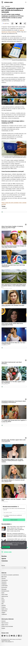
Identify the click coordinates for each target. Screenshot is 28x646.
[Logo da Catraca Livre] (7, 2)
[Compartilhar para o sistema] (25, 23)
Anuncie (3, 621)
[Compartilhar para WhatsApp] (12, 23)
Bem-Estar (4, 576)
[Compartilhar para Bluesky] (16, 23)
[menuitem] (14, 557)
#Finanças (4, 208)
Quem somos (5, 624)
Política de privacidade (7, 626)
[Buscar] (25, 567)
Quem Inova (4, 609)
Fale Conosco (5, 622)
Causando (4, 582)
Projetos (4, 607)
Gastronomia (5, 596)
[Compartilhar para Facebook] (20, 23)
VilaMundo (4, 614)
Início (3, 6)
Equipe (3, 628)
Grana (3, 600)
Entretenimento (5, 591)
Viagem (3, 612)
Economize (4, 587)
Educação (4, 589)
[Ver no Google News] (6, 23)
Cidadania (7, 6)
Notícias (4, 605)
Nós (3, 603)
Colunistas (5, 561)
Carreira (4, 578)
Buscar (3, 565)
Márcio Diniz (6, 19)
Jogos (3, 601)
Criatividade (5, 585)
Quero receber (14, 519)
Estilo (3, 592)
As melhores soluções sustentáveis (10, 575)
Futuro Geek (5, 594)
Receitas (4, 556)
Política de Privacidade (7, 543)
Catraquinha (5, 580)
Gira (3, 598)
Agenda (4, 558)
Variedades (4, 610)
